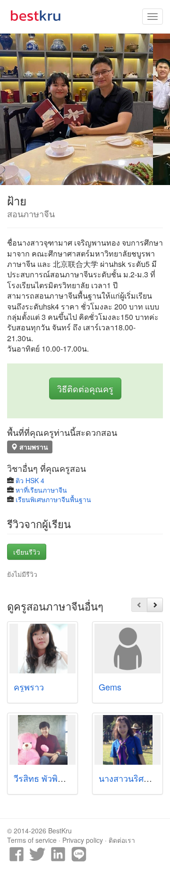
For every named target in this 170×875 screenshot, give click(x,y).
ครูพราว (29, 687)
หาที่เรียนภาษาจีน (41, 490)
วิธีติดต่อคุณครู (85, 388)
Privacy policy (82, 840)
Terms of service (32, 840)
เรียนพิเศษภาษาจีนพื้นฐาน (53, 499)
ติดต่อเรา (122, 840)
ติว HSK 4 (30, 480)
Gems (110, 687)
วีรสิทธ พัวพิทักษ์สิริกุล (54, 778)
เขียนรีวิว (26, 552)
